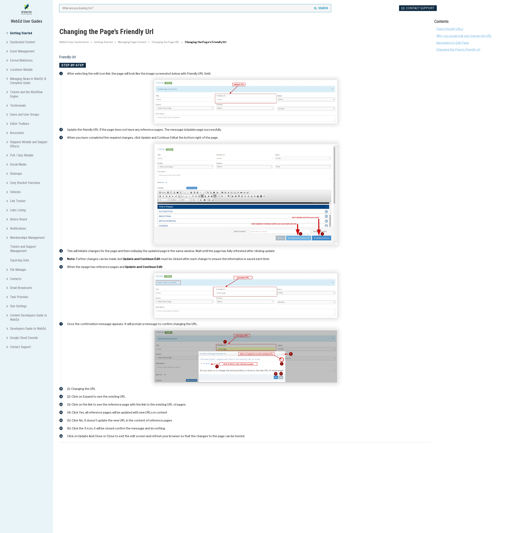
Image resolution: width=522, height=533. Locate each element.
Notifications (18, 228)
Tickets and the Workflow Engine (26, 94)
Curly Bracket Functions (25, 183)
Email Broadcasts (21, 288)
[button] (8, 33)
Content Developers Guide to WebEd (28, 317)
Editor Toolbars (19, 124)
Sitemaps (16, 174)
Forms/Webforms (21, 60)
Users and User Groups (24, 114)
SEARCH (323, 8)
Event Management (22, 51)
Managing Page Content (132, 42)
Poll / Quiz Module (21, 155)
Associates (17, 133)
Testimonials (18, 105)
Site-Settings (18, 306)
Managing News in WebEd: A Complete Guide (28, 81)
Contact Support (20, 347)
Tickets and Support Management (23, 249)
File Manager (18, 270)
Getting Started (21, 33)
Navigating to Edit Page (452, 43)
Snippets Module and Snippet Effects (28, 144)
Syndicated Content (22, 42)
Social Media (18, 164)
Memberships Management (27, 238)
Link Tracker (18, 201)
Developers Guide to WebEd (28, 329)
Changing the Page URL (165, 42)
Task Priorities (19, 297)
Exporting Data (19, 260)
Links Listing (18, 210)
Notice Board (18, 219)
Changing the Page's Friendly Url (458, 49)
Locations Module (21, 70)
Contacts (15, 279)
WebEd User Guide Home (74, 42)
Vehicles (15, 192)
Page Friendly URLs (449, 29)
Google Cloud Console (24, 338)
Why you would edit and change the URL (464, 36)
